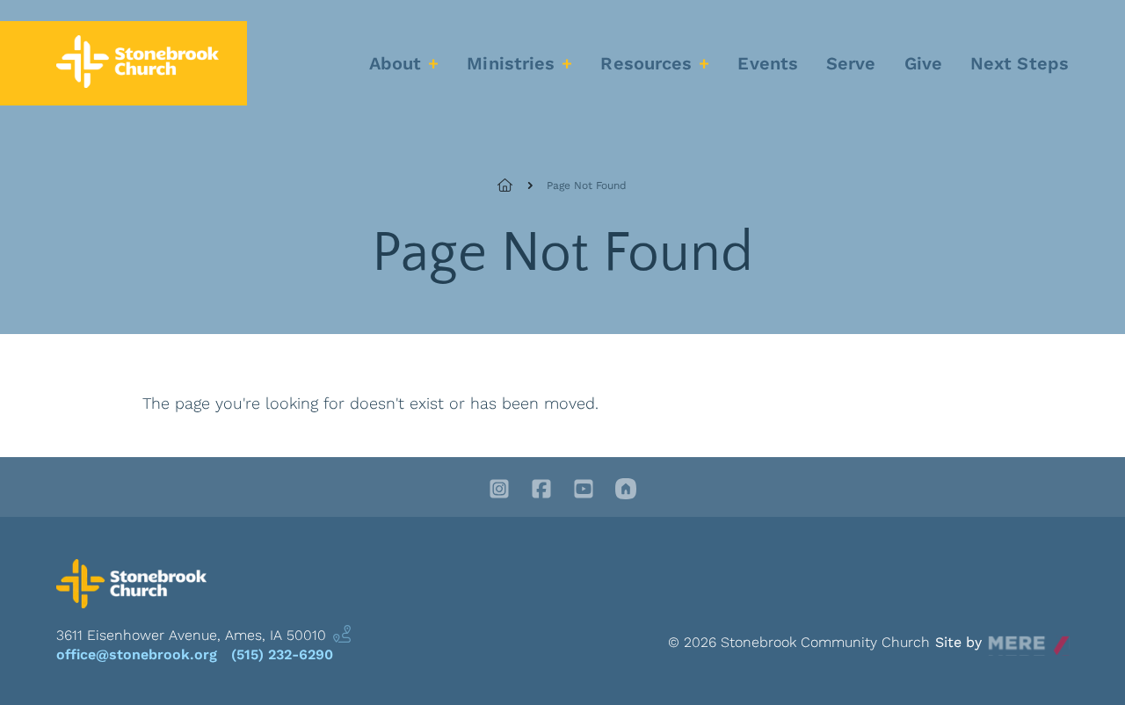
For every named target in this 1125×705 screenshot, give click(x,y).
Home (515, 185)
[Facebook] (541, 490)
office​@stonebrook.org (136, 654)
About (395, 63)
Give (923, 63)
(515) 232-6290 (282, 654)
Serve (851, 63)
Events (767, 63)
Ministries (511, 63)
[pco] (625, 490)
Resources (646, 63)
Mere (1005, 637)
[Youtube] (583, 490)
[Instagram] (499, 490)
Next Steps (1019, 63)
